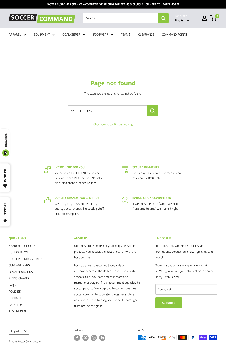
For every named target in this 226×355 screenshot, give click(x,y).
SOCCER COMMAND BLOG (26, 258)
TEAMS (125, 34)
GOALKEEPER (71, 34)
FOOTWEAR (100, 34)
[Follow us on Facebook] (77, 338)
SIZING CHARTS (19, 278)
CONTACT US (17, 298)
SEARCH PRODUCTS (22, 245)
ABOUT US (16, 304)
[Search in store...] (152, 110)
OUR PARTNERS (19, 265)
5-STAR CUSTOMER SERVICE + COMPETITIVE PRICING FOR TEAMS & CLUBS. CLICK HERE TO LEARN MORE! (113, 4)
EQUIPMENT (42, 34)
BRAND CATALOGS (21, 272)
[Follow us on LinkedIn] (102, 338)
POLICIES (15, 291)
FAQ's (12, 285)
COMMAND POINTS (174, 34)
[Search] (163, 18)
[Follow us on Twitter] (85, 338)
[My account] (204, 18)
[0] (213, 18)
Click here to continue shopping (113, 124)
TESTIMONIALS (18, 311)
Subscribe (168, 302)
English (15, 331)
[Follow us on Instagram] (94, 338)
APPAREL (15, 34)
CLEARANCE (146, 34)
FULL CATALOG (18, 252)
